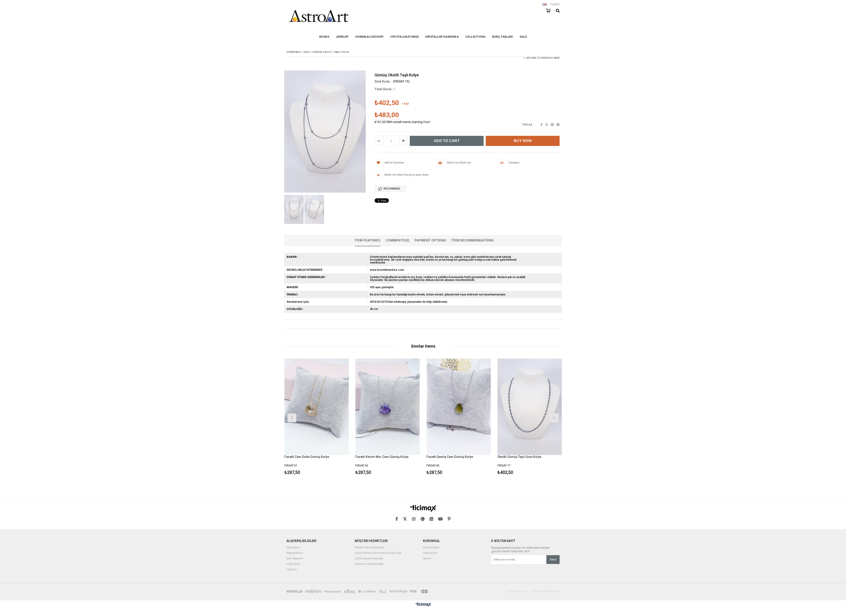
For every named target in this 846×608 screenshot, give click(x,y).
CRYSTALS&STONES (404, 36)
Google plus (558, 125)
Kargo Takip (293, 564)
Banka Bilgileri (431, 547)
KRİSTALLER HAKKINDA (442, 36)
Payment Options (430, 240)
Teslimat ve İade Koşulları (369, 564)
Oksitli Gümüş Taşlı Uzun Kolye (519, 457)
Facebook (541, 125)
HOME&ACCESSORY (369, 36)
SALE (523, 36)
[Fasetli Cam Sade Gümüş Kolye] (316, 406)
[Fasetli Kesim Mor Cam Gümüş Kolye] (387, 406)
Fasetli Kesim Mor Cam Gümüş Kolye (381, 457)
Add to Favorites (316, 417)
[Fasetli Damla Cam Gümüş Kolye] (459, 406)
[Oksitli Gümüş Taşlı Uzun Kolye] (529, 406)
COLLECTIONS (475, 36)
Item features (367, 240)
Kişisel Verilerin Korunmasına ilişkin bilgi (378, 553)
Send (553, 559)
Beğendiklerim (294, 553)
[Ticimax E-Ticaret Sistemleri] (423, 604)
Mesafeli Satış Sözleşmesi (369, 547)
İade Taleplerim (294, 558)
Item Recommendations (472, 240)
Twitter (546, 125)
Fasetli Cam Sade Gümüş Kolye (306, 457)
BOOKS (324, 36)
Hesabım (291, 569)
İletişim (427, 558)
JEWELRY (342, 36)
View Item (332, 417)
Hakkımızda (430, 553)
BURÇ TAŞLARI (502, 36)
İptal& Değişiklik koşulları (369, 558)
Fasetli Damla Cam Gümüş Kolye (450, 457)
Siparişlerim (293, 547)
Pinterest (552, 125)
